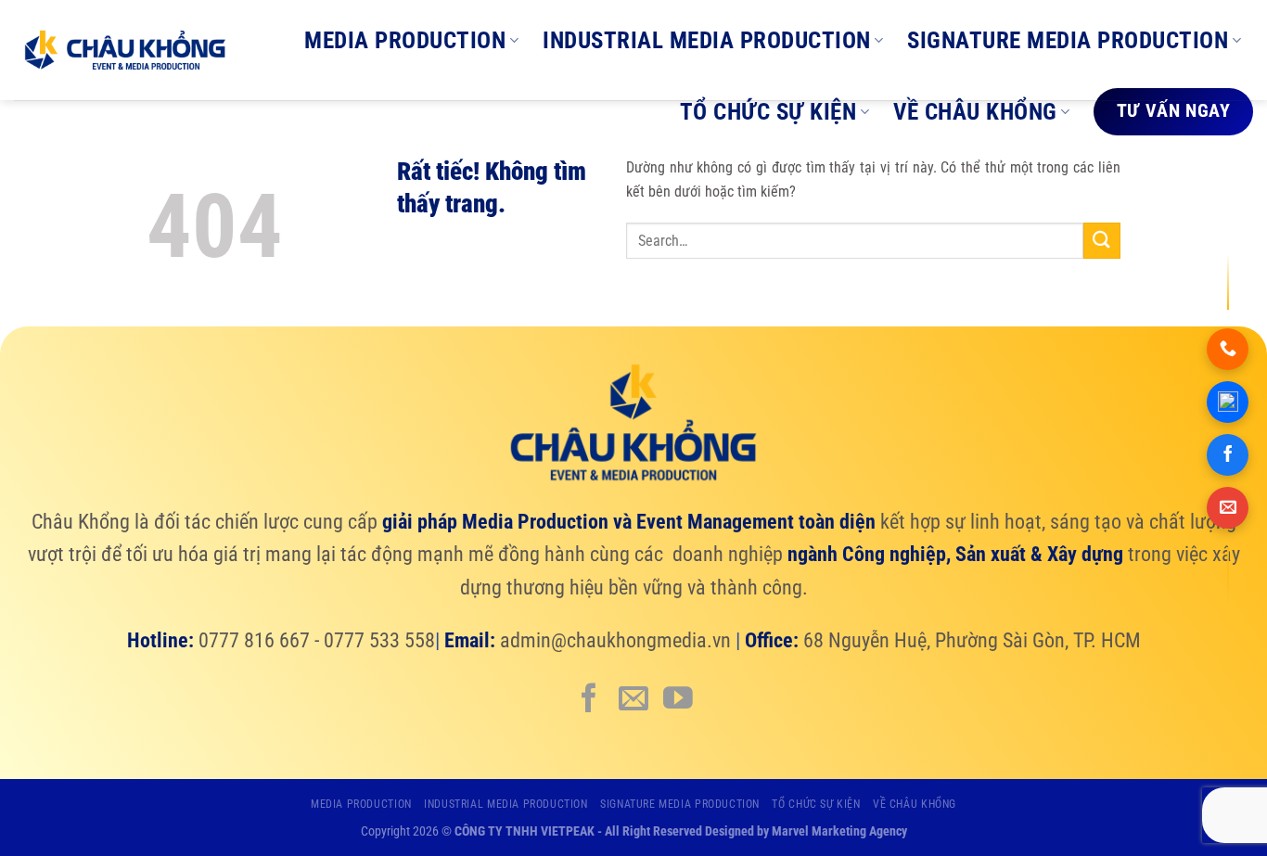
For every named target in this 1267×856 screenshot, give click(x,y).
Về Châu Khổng (975, 111)
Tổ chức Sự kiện (768, 111)
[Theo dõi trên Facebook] (589, 700)
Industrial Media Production (707, 40)
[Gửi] (1101, 241)
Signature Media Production (1067, 40)
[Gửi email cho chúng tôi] (633, 700)
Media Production (405, 40)
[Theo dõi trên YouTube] (678, 700)
